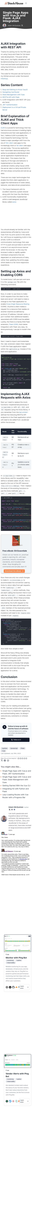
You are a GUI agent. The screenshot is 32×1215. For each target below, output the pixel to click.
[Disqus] (16, 853)
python (4, 748)
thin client (9, 143)
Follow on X (17, 740)
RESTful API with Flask (10, 97)
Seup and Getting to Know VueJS (14, 90)
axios (14, 202)
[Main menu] (26, 3)
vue (3, 751)
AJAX (3, 128)
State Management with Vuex (13, 95)
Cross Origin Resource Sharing (17, 304)
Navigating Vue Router (10, 92)
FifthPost (4, 79)
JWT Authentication (9, 105)
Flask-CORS (13, 324)
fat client (19, 145)
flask (22, 748)
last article (23, 412)
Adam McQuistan (14, 25)
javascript (14, 748)
